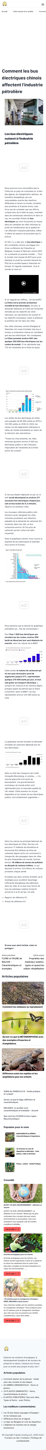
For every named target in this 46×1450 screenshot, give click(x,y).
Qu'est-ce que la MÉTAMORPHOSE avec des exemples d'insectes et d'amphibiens (23, 1040)
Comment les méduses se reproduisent (22, 1007)
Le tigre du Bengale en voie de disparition (22, 1422)
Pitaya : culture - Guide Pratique (28, 1164)
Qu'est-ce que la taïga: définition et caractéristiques (19, 1100)
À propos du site (11, 1438)
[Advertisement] (23, 40)
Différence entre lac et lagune (17, 1419)
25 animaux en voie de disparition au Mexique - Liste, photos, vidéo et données (27, 1151)
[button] (42, 4)
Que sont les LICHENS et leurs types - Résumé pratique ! (21, 1117)
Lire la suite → (11, 1229)
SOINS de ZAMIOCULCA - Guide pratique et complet (22, 1092)
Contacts (25, 1438)
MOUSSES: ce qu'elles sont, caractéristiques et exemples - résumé (21, 1109)
